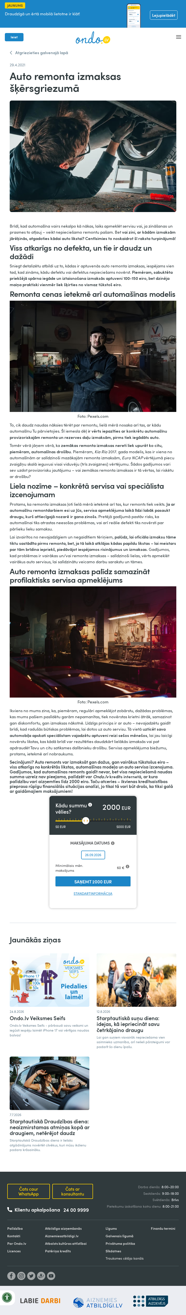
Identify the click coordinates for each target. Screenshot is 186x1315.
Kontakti (13, 1236)
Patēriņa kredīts (58, 1251)
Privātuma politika (120, 1243)
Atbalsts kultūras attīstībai (66, 1243)
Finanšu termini (163, 1228)
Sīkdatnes (113, 1251)
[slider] (85, 820)
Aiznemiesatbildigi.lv (61, 1236)
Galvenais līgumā (119, 1236)
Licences (14, 1251)
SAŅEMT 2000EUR (93, 882)
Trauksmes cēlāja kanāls (125, 1258)
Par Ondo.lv (16, 1243)
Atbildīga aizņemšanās (63, 1228)
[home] (93, 37)
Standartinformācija (93, 893)
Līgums (111, 1228)
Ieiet (14, 37)
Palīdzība (15, 1228)
